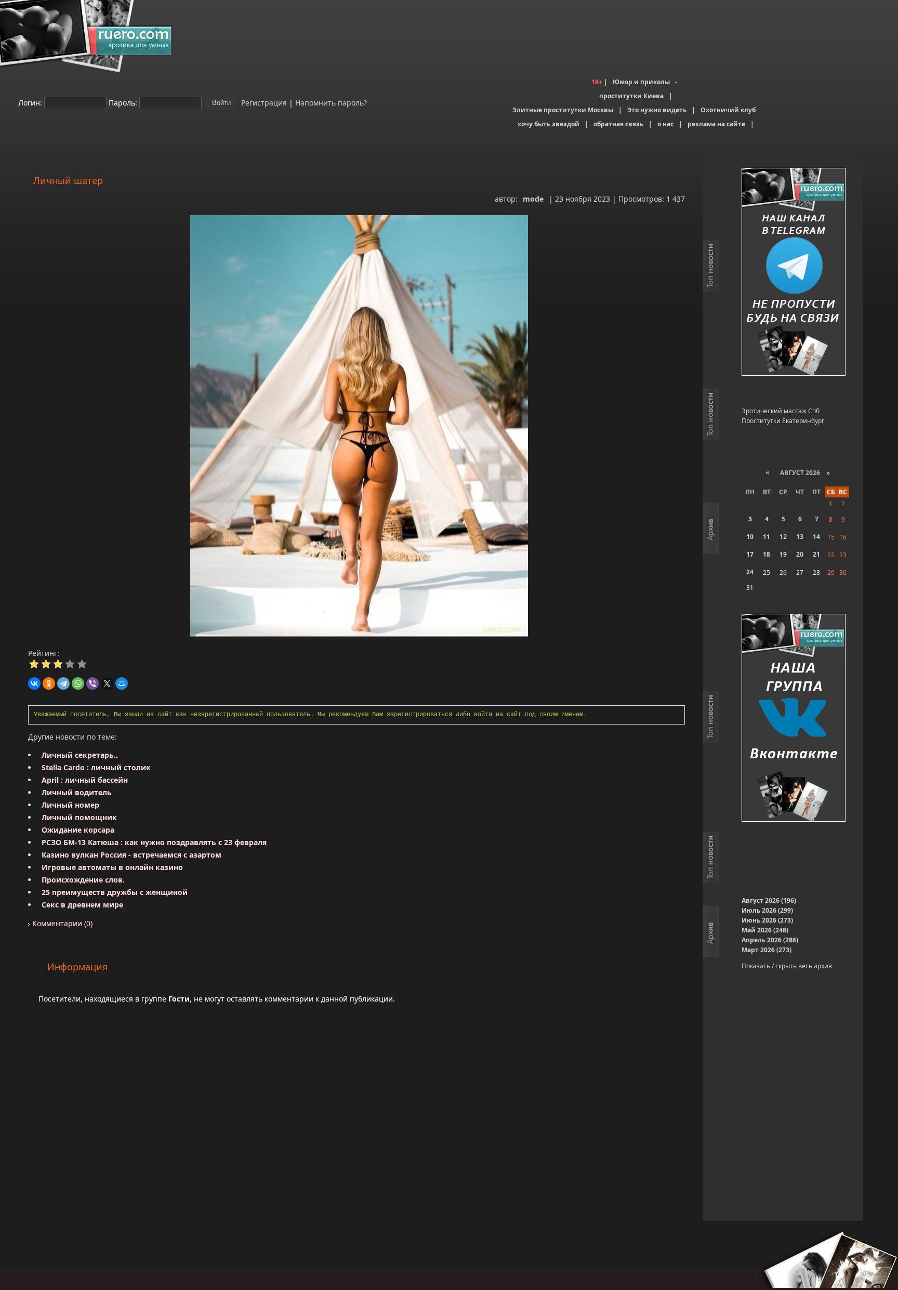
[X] (107, 683)
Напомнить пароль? (331, 102)
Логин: (30, 102)
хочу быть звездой (548, 124)
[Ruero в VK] (794, 718)
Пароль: (123, 102)
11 (766, 536)
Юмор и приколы (641, 81)
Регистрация (263, 102)
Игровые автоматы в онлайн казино (112, 867)
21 (816, 554)
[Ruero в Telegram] (794, 272)
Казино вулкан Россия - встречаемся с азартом (131, 855)
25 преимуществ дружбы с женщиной (115, 892)
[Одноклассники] (49, 683)
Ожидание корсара (78, 830)
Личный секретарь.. (80, 755)
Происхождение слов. (83, 880)
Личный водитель (77, 792)
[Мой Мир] (121, 683)
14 (816, 536)
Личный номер (70, 805)
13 (799, 536)
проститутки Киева (631, 95)
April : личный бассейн (85, 780)
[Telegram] (63, 683)
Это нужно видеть (656, 110)
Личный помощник (79, 817)
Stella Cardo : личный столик (96, 767)
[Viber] (92, 683)
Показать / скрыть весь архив (787, 966)
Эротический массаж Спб (781, 410)
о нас (665, 124)
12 (783, 536)
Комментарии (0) (61, 923)
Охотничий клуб (728, 110)
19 (783, 554)
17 (750, 554)
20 (799, 554)
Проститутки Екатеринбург (783, 420)
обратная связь (618, 124)
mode (533, 199)
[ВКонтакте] (34, 683)
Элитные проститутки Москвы (562, 110)
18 (766, 554)
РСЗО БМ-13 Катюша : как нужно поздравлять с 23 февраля (154, 842)
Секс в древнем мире (82, 905)
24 (750, 572)
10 (750, 536)
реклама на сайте (716, 124)
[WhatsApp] (78, 683)
